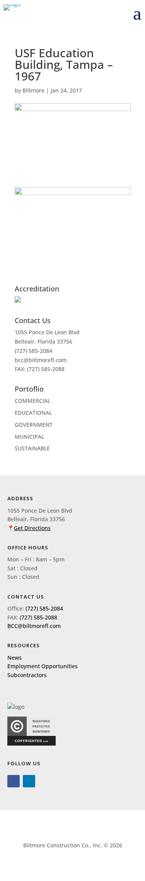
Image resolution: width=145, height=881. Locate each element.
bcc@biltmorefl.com (41, 360)
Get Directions (32, 528)
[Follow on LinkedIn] (29, 781)
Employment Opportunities (42, 666)
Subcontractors (27, 675)
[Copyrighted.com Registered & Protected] (31, 743)
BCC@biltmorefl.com (34, 626)
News (14, 657)
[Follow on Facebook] (13, 781)
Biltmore (33, 90)
